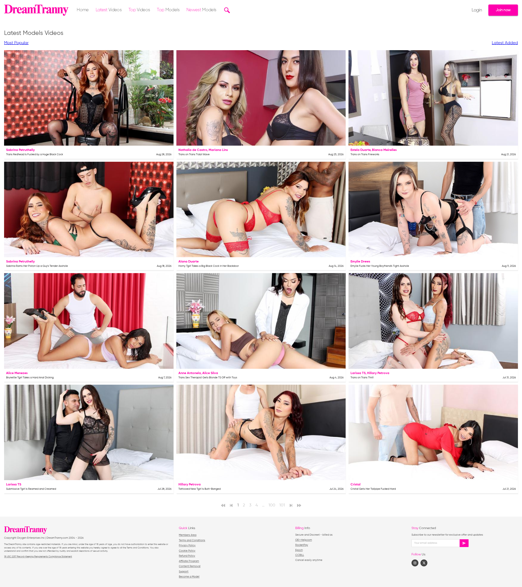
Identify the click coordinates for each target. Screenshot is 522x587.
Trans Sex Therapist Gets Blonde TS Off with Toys (207, 377)
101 (282, 505)
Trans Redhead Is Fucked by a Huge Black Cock (34, 154)
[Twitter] (423, 562)
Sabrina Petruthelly (20, 150)
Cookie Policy (187, 550)
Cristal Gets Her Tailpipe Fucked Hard (373, 489)
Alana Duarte (188, 261)
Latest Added (505, 43)
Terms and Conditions (192, 540)
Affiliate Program (189, 561)
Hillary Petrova (378, 373)
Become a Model (189, 576)
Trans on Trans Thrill (362, 377)
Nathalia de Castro (192, 150)
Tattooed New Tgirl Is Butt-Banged (199, 489)
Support (183, 571)
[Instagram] (414, 562)
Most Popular (16, 43)
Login (477, 10)
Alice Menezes (17, 373)
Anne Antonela (189, 373)
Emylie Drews (360, 261)
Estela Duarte (360, 150)
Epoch (299, 550)
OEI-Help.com (303, 540)
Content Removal (189, 566)
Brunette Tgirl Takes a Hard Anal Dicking (30, 377)
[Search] (226, 10)
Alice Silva (210, 373)
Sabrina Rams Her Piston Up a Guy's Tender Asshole (37, 266)
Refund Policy (187, 556)
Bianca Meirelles (384, 150)
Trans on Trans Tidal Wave (194, 154)
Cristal (356, 484)
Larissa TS (358, 373)
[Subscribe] (464, 543)
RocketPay (301, 545)
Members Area (187, 535)
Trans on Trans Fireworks (365, 154)
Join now (503, 10)
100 (272, 505)
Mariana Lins (218, 150)
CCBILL (299, 555)
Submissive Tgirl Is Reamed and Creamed (31, 489)
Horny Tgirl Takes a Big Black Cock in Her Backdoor (208, 266)
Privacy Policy (187, 545)
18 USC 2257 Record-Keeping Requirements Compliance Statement (38, 556)
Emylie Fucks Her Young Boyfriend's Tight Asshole (380, 266)
